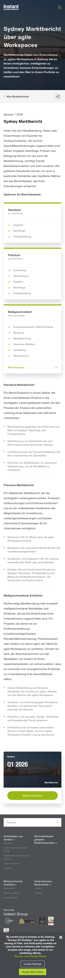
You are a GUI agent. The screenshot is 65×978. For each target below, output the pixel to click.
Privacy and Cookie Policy (30, 956)
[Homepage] (15, 7)
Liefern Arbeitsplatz (12, 863)
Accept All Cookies (32, 971)
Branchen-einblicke (12, 893)
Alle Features (16, 367)
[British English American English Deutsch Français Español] (32, 822)
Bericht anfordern (32, 795)
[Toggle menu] (59, 7)
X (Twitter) (38, 893)
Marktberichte (9, 888)
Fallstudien (8, 868)
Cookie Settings (33, 964)
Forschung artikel (11, 897)
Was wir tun (8, 843)
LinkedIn (38, 888)
